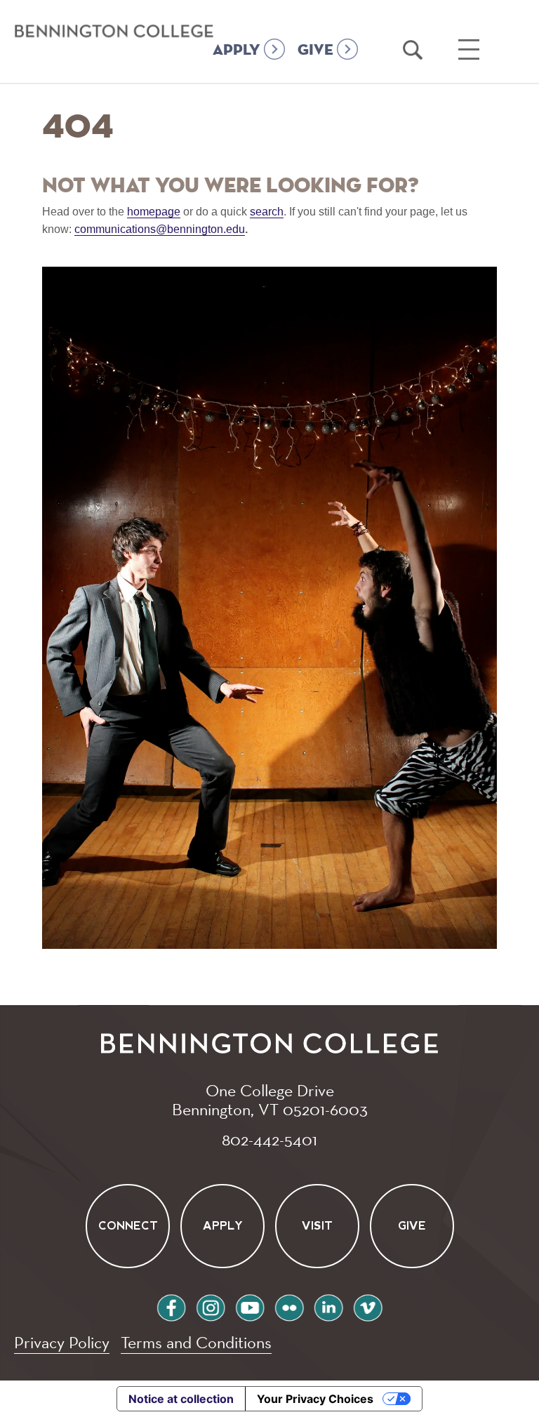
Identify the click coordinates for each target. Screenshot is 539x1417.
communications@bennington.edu (159, 229)
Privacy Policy (61, 1342)
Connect (127, 1226)
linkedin (328, 1306)
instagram (210, 1306)
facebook (171, 1306)
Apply (222, 1226)
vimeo (367, 1306)
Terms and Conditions (196, 1342)
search (267, 212)
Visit (317, 1226)
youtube (249, 1306)
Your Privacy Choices (315, 1399)
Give (412, 1226)
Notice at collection (181, 1399)
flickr (289, 1306)
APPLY (236, 50)
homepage (153, 212)
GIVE (315, 50)
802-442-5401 (269, 1139)
